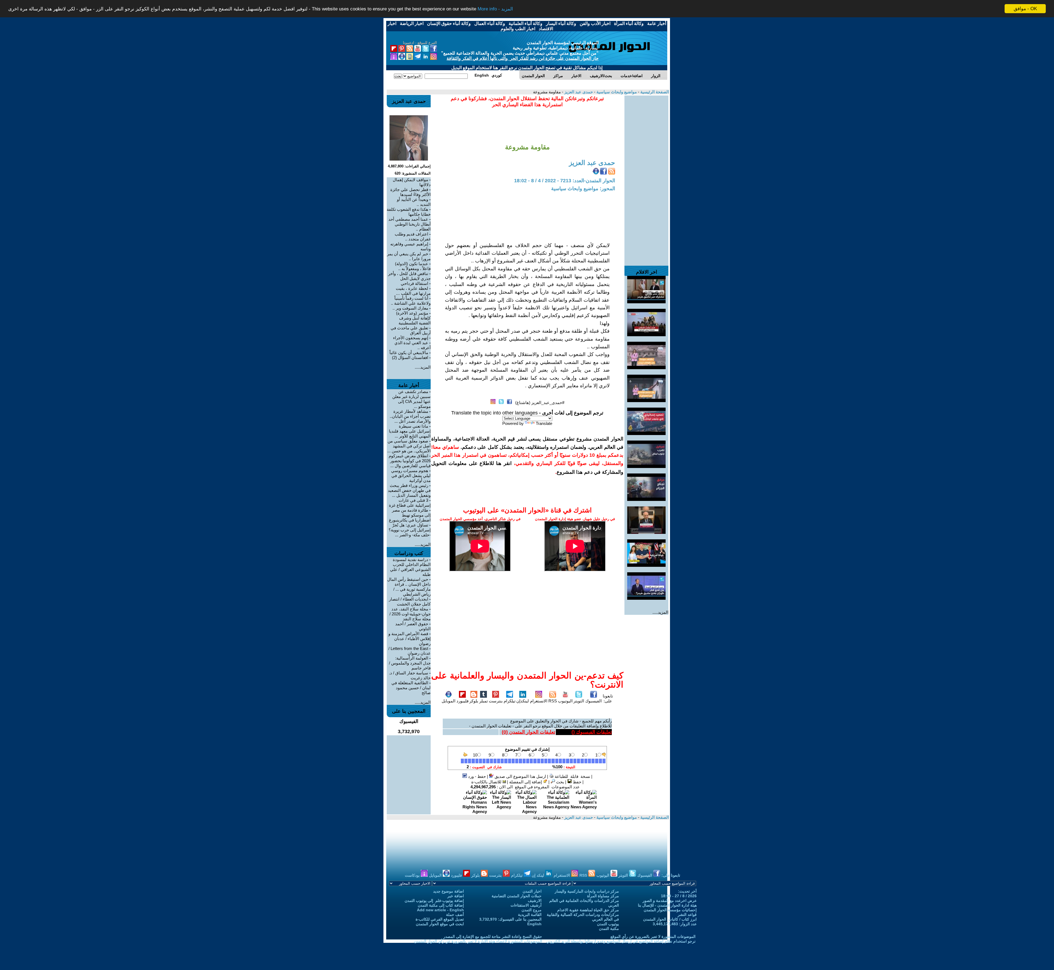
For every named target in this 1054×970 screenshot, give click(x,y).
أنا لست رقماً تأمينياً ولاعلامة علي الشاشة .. (411, 300)
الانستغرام (538, 701)
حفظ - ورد (476, 776)
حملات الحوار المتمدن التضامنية (517, 896)
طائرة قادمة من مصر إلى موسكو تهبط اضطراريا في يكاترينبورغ (410, 515)
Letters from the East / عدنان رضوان (409, 650)
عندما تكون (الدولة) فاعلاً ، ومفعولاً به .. (413, 266)
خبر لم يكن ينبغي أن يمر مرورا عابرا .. (409, 256)
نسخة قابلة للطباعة (572, 776)
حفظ (576, 782)
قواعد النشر (687, 914)
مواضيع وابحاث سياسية (616, 91)
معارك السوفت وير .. (410, 308)
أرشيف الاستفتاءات (526, 905)
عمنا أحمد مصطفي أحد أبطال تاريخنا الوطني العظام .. (409, 224)
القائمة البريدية (530, 914)
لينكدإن (522, 701)
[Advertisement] (646, 178)
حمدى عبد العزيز (578, 91)
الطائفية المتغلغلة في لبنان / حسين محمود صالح (411, 687)
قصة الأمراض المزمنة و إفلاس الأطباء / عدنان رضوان (409, 638)
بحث (559, 782)
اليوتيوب (565, 701)
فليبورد (462, 701)
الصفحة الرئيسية (654, 91)
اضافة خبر (455, 896)
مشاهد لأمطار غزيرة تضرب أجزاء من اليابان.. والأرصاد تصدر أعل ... (410, 416)
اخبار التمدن (532, 891)
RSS (552, 701)
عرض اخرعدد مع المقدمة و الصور (670, 900)
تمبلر (483, 701)
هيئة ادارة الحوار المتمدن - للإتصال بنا (667, 905)
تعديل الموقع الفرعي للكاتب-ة (440, 919)
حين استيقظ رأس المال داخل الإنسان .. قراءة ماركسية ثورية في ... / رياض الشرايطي (409, 586)
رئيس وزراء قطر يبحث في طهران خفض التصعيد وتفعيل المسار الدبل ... (409, 490)
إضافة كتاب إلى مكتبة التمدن (441, 905)
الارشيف (535, 900)
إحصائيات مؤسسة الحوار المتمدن (670, 910)
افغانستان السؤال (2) (410, 357)
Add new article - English (440, 910)
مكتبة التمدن (609, 928)
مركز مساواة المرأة (603, 896)
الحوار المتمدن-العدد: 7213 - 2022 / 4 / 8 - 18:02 (564, 180)
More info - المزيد (495, 9)
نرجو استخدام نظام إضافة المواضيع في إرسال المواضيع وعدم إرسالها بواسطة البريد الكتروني (621, 941)
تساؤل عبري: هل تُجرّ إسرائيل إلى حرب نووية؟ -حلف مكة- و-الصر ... (410, 530)
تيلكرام (509, 701)
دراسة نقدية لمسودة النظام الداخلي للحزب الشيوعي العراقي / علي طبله (410, 567)
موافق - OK (1025, 8)
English (534, 924)
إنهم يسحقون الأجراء (410, 337)
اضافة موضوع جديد (448, 891)
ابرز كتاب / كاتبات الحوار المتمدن (670, 919)
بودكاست (413, 875)
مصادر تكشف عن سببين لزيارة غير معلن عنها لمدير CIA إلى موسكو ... (411, 399)
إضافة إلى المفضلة (526, 782)
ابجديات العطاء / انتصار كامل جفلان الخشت (410, 601)
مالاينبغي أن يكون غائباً (408, 352)
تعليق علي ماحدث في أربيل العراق (411, 330)
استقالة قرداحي (414, 283)
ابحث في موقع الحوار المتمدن (440, 924)
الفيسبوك (593, 701)
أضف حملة (455, 914)
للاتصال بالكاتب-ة (487, 782)
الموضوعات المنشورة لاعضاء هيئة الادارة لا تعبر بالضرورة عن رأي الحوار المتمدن (478, 941)
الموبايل (448, 701)
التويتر (578, 701)
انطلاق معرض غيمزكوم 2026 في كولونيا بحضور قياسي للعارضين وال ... (410, 460)
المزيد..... (660, 612)
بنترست (496, 701)
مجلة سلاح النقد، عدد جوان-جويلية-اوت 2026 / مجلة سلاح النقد (410, 614)
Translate (544, 423)
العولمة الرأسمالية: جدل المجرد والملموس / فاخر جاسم (410, 663)
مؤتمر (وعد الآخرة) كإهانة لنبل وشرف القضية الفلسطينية (413, 318)
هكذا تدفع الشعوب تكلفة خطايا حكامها (409, 212)
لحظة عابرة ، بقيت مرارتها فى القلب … (413, 291)
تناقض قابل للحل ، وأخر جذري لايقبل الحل (409, 276)
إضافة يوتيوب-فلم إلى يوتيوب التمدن (434, 900)
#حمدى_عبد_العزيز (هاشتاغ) (539, 402)
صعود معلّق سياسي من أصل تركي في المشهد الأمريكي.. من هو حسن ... (409, 446)
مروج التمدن (532, 910)
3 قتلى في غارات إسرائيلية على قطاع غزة (410, 503)
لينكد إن (538, 875)
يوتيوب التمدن (608, 924)
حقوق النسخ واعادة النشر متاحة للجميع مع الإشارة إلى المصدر (492, 936)
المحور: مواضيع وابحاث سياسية (583, 188)
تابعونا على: (608, 698)
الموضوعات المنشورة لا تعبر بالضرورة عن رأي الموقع (653, 936)
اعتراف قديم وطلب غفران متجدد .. (413, 236)
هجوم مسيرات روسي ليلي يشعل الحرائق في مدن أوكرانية (411, 475)
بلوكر (473, 701)
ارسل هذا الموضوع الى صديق (520, 776)
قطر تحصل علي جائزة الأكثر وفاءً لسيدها (410, 192)
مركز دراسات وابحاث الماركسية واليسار (587, 891)
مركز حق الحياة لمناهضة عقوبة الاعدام (588, 910)
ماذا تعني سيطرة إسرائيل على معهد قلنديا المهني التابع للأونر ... (410, 431)
